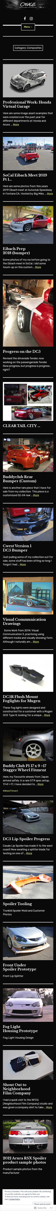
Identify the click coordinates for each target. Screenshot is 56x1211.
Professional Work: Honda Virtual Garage (27, 104)
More (16, 124)
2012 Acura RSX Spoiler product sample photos (25, 1160)
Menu (27, 27)
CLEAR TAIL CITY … (21, 426)
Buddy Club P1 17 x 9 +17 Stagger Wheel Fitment (24, 768)
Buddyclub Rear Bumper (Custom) (19, 479)
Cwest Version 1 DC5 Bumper (17, 548)
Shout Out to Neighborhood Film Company (17, 1089)
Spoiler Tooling (17, 904)
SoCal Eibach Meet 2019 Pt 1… (25, 177)
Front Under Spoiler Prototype (19, 967)
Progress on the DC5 (22, 351)
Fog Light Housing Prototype (20, 1029)
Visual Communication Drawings (24, 621)
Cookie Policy (14, 1199)
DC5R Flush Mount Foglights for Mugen (21, 699)
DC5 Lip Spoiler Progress (26, 839)
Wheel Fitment (11, 791)
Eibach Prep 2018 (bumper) (16, 251)
